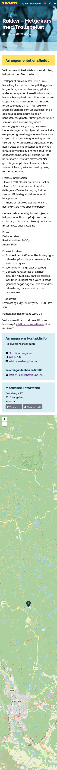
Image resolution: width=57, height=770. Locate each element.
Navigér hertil (33, 406)
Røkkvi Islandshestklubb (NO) (26, 374)
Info (4, 46)
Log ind (24, 3)
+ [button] (4, 419)
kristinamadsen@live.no (30, 324)
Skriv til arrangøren (20, 353)
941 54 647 (15, 357)
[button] (45, 3)
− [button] (4, 424)
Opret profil (35, 3)
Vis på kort (15, 406)
